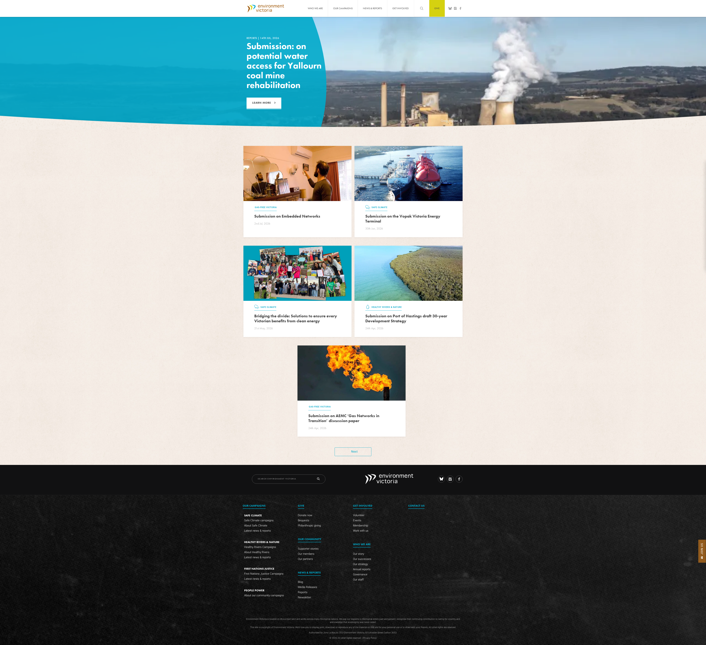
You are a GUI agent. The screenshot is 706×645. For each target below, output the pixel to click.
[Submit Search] (318, 478)
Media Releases (307, 587)
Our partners (305, 559)
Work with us (360, 530)
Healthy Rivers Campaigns (260, 547)
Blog (300, 582)
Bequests (303, 520)
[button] (702, 551)
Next (354, 451)
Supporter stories (308, 548)
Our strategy (360, 564)
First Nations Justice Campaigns (264, 574)
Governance (360, 574)
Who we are (315, 8)
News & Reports (372, 8)
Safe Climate (253, 515)
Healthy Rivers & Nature (261, 542)
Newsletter (304, 597)
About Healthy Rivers (256, 552)
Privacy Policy (370, 638)
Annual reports (361, 569)
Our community (309, 539)
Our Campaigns (343, 8)
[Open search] (422, 8)
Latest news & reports (257, 530)
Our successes (362, 559)
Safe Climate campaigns (259, 520)
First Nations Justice (259, 569)
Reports (302, 592)
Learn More (261, 103)
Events (357, 520)
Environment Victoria (266, 8)
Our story (358, 554)
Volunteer (358, 515)
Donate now (305, 515)
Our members (306, 554)
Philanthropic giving (309, 525)
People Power (254, 590)
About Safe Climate (255, 525)
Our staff (358, 579)
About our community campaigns (264, 595)
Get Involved (400, 8)
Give (437, 8)
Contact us (416, 505)
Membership (360, 525)
